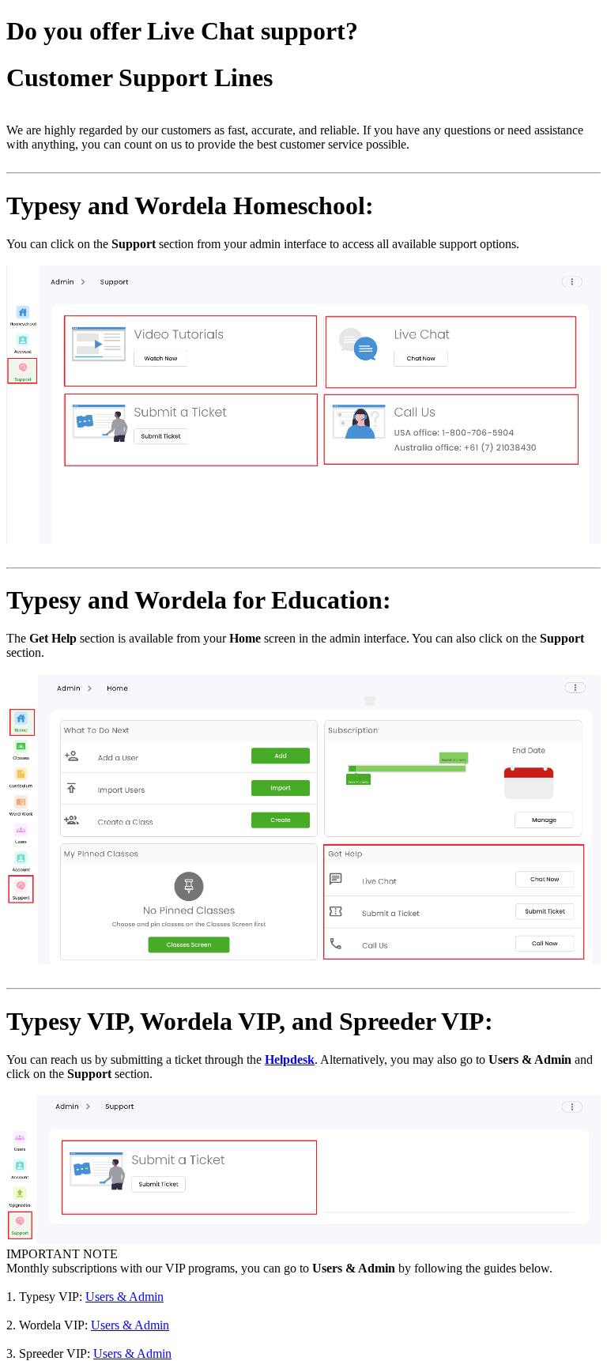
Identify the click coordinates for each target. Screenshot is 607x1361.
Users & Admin (124, 1296)
